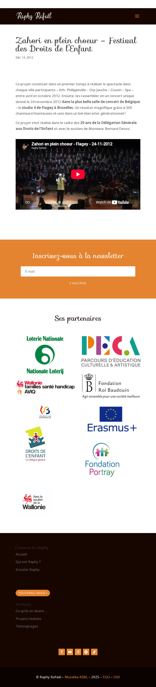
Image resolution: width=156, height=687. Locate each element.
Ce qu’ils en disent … (32, 610)
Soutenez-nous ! (32, 593)
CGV (116, 677)
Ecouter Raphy (28, 569)
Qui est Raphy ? (28, 561)
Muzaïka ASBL (76, 677)
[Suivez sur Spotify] (86, 652)
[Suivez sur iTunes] (78, 652)
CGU (106, 677)
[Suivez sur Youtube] (70, 652)
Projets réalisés (28, 618)
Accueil (21, 554)
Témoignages (27, 626)
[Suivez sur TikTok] (94, 652)
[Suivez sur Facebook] (61, 652)
